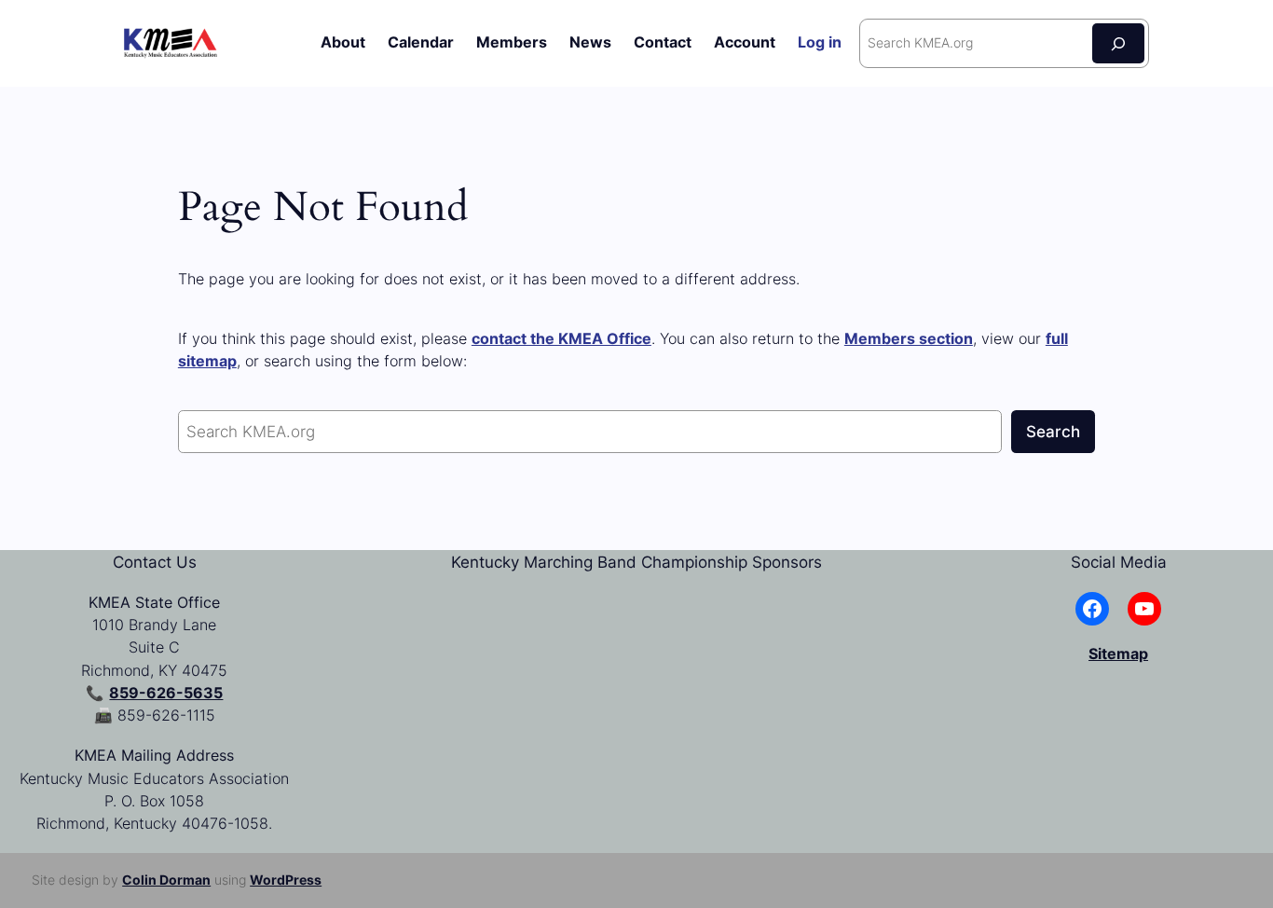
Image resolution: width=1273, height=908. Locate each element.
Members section (908, 339)
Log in (820, 42)
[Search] (1118, 43)
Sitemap (1118, 654)
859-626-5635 (166, 693)
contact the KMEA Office (561, 339)
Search (1053, 431)
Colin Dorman (166, 879)
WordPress (286, 879)
